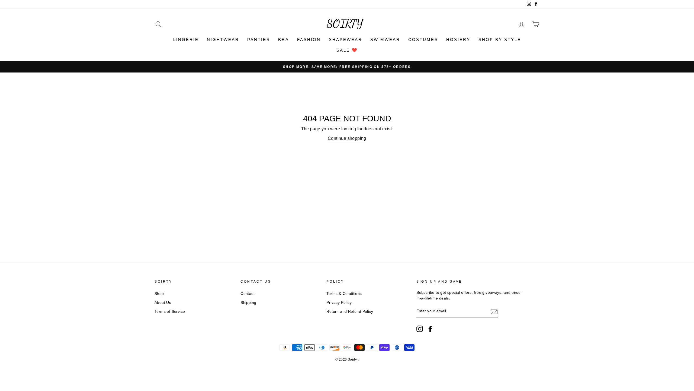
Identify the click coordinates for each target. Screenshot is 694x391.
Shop (159, 294)
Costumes (423, 39)
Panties (258, 39)
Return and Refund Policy (349, 312)
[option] (347, 67)
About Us (163, 303)
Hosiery (458, 39)
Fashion (309, 39)
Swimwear (385, 39)
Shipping (248, 303)
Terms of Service (170, 312)
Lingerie (186, 39)
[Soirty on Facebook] (430, 329)
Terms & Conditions (344, 294)
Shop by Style (499, 39)
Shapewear (345, 39)
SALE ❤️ (347, 50)
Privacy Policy (339, 303)
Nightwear (223, 39)
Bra (283, 39)
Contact (247, 294)
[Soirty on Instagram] (419, 329)
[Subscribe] (494, 311)
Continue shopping (347, 138)
